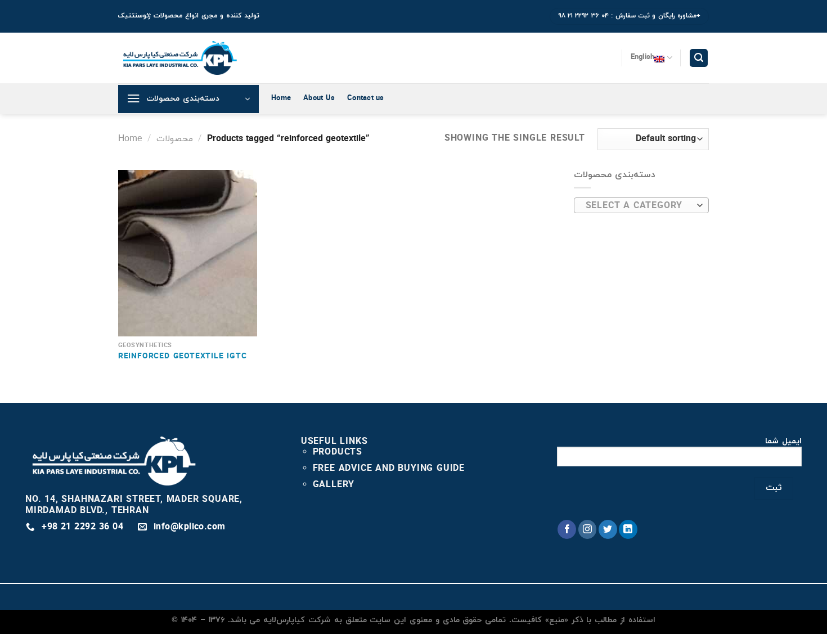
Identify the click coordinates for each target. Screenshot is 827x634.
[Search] (699, 58)
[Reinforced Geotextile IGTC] (187, 253)
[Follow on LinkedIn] (628, 529)
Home (281, 98)
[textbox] (638, 206)
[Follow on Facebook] (567, 529)
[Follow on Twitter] (608, 529)
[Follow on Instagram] (587, 529)
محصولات (174, 139)
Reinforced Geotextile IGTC (182, 357)
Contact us (365, 98)
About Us (319, 98)
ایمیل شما (783, 442)
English (643, 57)
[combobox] (641, 205)
